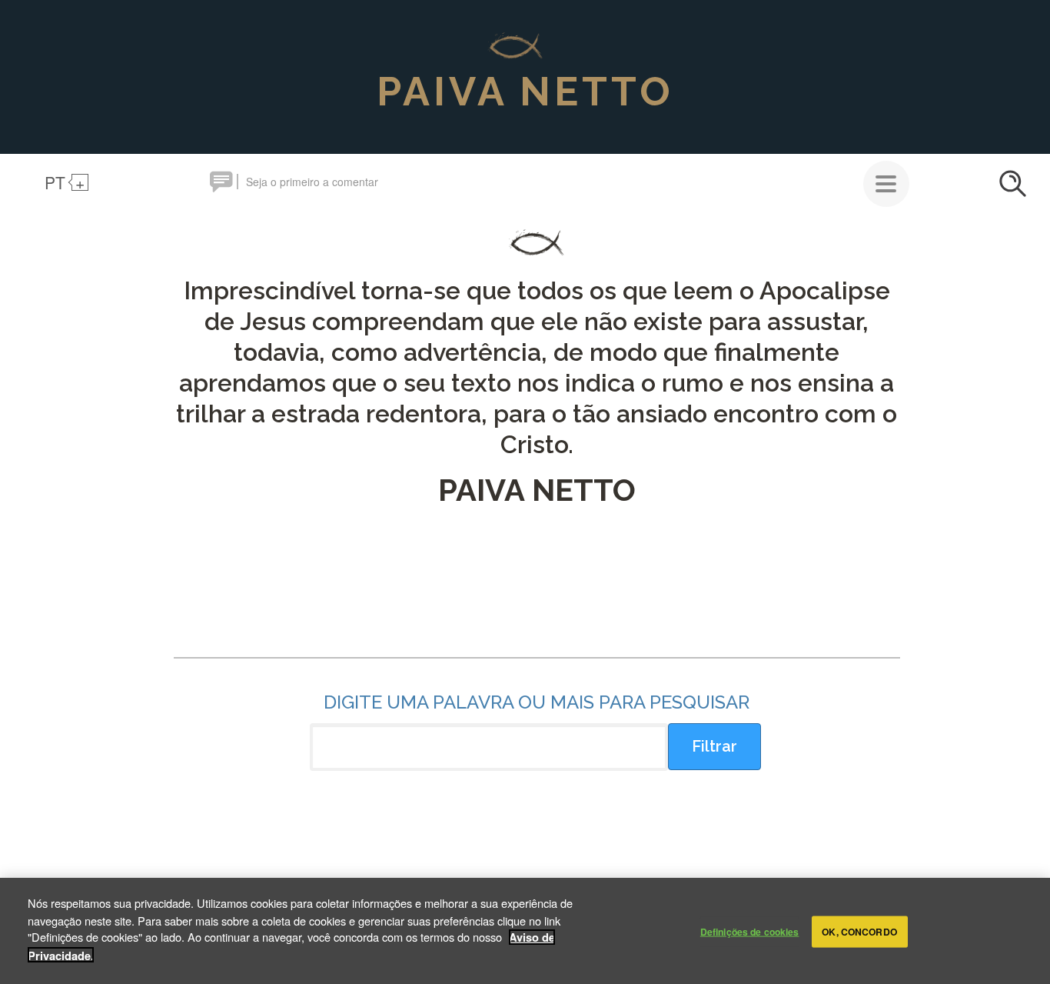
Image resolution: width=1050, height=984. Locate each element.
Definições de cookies (749, 932)
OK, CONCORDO (859, 932)
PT (55, 182)
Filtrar (714, 746)
